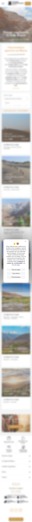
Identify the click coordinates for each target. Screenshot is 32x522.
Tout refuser (16, 273)
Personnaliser (16, 277)
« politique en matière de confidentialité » (16, 262)
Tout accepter (16, 269)
